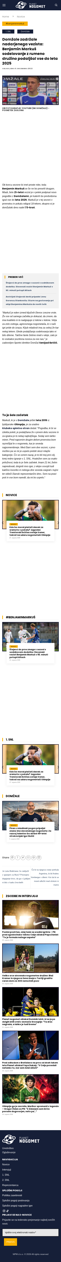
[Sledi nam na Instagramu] (4, 1211)
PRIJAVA (10, 1242)
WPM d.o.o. (18, 1254)
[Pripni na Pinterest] (33, 857)
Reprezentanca (10, 1185)
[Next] (58, 522)
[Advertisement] (30, 147)
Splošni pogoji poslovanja (15, 1200)
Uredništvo (8, 1148)
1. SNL (8, 31)
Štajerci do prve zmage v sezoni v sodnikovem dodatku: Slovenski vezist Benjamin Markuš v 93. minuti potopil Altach (30, 287)
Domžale (25, 31)
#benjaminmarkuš (15, 23)
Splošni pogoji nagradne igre (17, 1205)
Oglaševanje (9, 1152)
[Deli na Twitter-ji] (23, 857)
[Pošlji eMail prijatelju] (28, 857)
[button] (4, 5)
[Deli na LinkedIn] (39, 857)
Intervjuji (6, 1169)
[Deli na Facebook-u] (17, 857)
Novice (21, 16)
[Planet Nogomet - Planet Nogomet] (30, 5)
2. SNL (5, 1180)
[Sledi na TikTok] (7, 1211)
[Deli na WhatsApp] (12, 857)
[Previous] (3, 522)
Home (5, 16)
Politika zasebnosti (12, 1195)
